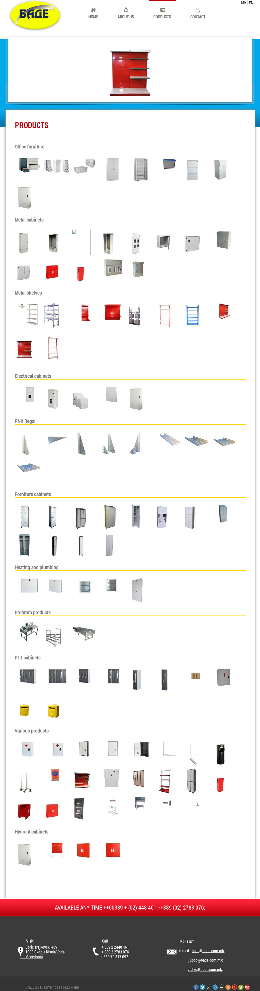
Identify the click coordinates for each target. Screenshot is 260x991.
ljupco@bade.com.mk (205, 960)
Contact (197, 16)
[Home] (34, 29)
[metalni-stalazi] (28, 326)
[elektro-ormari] (28, 401)
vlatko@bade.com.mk (205, 969)
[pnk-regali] (24, 454)
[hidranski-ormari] (24, 865)
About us (126, 16)
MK (244, 2)
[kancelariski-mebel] (28, 171)
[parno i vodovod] (28, 592)
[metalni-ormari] (25, 253)
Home (93, 16)
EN (251, 2)
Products (162, 16)
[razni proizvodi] (28, 756)
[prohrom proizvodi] (28, 639)
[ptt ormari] (28, 683)
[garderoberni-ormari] (24, 528)
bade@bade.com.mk (208, 950)
